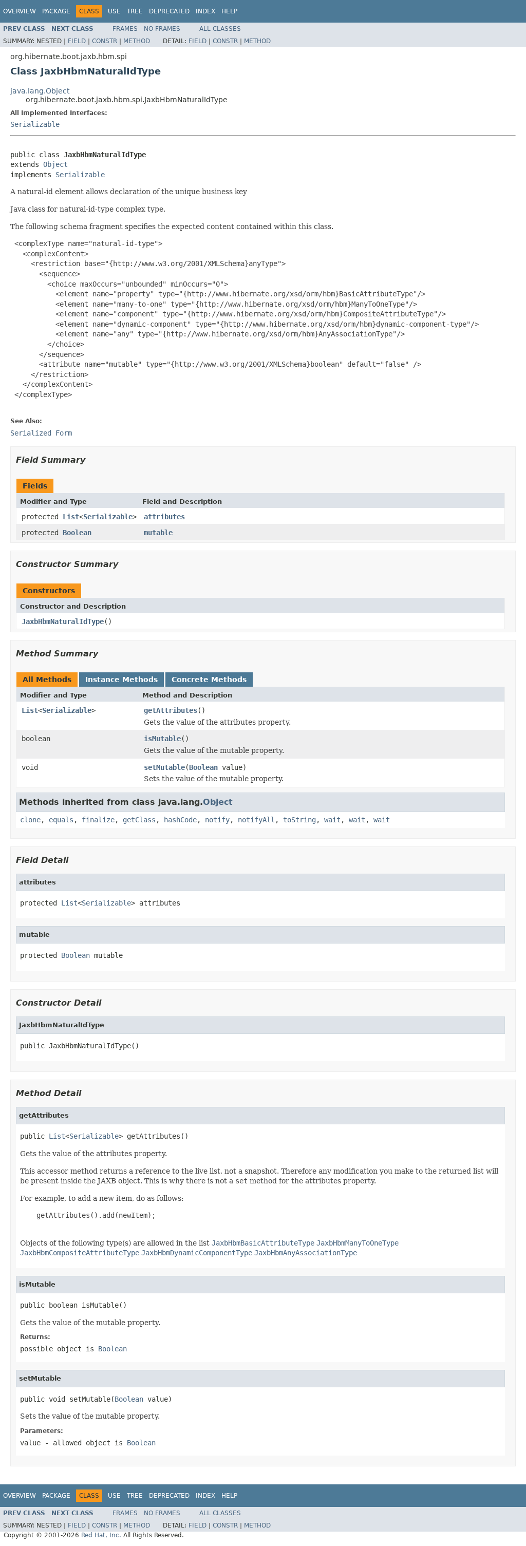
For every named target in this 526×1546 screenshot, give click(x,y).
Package (56, 11)
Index (205, 11)
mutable (158, 533)
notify (217, 820)
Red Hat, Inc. (101, 1535)
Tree (135, 11)
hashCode (180, 820)
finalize (98, 820)
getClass (139, 820)
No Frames (162, 28)
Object (55, 164)
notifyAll (256, 820)
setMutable (164, 767)
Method (136, 41)
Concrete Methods (209, 679)
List (71, 517)
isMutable (162, 738)
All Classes (220, 28)
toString (299, 820)
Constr (104, 41)
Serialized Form (41, 433)
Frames (125, 28)
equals (61, 820)
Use (114, 11)
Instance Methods (121, 679)
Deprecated (169, 11)
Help (229, 11)
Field (77, 41)
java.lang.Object (39, 91)
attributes (164, 517)
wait (332, 820)
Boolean (77, 533)
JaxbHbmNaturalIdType (63, 621)
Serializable (35, 124)
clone (30, 820)
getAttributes (170, 710)
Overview (19, 11)
